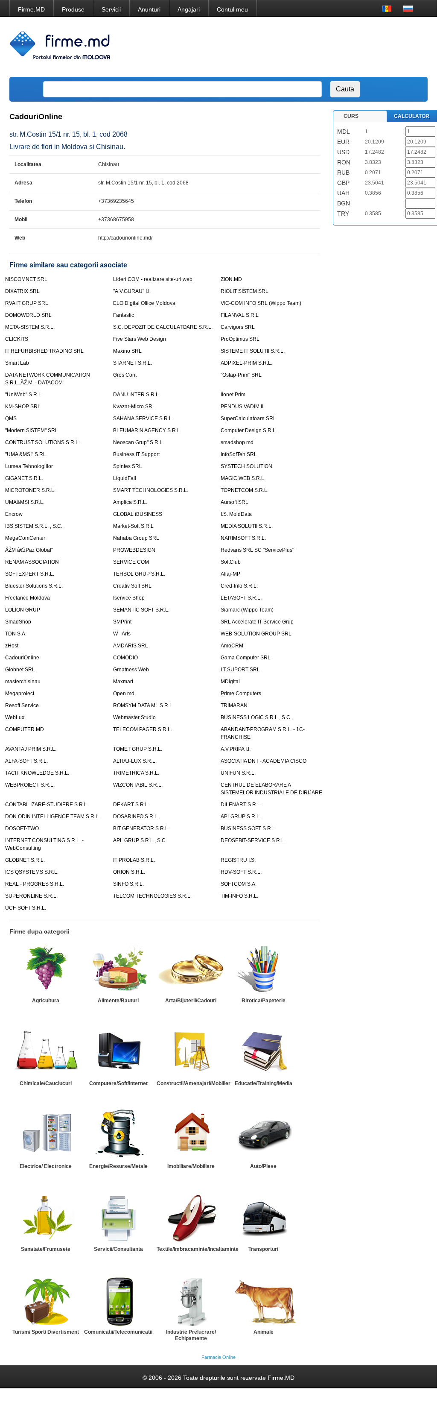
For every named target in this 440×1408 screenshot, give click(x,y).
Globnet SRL (20, 670)
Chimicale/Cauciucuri (46, 1083)
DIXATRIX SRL (22, 291)
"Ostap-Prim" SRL (241, 375)
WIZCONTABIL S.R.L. (138, 785)
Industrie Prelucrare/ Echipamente (191, 1335)
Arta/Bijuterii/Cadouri (190, 1001)
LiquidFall (124, 478)
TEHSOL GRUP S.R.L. (139, 574)
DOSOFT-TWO (22, 828)
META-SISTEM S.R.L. (30, 327)
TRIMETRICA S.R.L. (136, 773)
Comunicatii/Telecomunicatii (118, 1332)
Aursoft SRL (234, 502)
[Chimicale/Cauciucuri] (46, 1052)
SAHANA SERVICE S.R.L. (143, 419)
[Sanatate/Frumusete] (46, 1218)
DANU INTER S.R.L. (136, 395)
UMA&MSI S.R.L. (24, 502)
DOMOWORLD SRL (28, 315)
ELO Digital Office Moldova (144, 303)
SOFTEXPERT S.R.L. (29, 574)
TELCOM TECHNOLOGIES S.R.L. (152, 896)
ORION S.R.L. (129, 872)
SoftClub (231, 562)
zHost (11, 646)
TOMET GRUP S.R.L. (137, 749)
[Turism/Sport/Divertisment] (46, 1300)
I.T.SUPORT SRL (240, 670)
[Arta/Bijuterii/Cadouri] (191, 969)
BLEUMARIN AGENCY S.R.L (146, 430)
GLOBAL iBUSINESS (137, 514)
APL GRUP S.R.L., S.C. (140, 840)
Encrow (14, 514)
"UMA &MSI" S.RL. (26, 454)
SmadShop (18, 622)
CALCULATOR (411, 116)
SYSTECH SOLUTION (246, 466)
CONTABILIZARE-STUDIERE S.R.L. (46, 805)
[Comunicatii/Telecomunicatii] (118, 1300)
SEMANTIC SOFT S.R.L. (141, 610)
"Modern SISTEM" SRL (31, 430)
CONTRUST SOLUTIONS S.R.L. (42, 442)
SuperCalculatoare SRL (248, 419)
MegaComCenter (25, 538)
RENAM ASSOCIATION (32, 562)
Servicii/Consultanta (118, 1249)
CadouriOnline (22, 658)
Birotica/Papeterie (264, 1001)
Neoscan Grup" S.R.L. (138, 442)
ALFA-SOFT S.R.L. (26, 761)
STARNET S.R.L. (132, 363)
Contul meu (232, 9)
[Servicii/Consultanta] (118, 1218)
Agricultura (45, 1001)
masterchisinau (23, 682)
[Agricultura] (46, 969)
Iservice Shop (129, 598)
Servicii (111, 9)
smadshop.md (237, 442)
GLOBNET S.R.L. (25, 860)
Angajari (189, 9)
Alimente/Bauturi (118, 1001)
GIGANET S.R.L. (24, 478)
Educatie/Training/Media (263, 1083)
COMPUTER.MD (24, 729)
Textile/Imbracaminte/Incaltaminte (198, 1249)
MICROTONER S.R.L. (30, 490)
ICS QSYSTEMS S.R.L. (31, 872)
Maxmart (123, 682)
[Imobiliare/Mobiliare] (191, 1135)
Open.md (123, 694)
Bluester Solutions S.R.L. (34, 586)
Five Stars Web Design (139, 339)
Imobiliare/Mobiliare (191, 1166)
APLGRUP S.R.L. (241, 817)
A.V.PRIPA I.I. (236, 749)
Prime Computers (241, 694)
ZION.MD (231, 279)
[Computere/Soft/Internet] (118, 1052)
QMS (11, 419)
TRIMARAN (234, 705)
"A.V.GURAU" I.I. (132, 291)
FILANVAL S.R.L (240, 315)
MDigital (230, 682)
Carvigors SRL (238, 327)
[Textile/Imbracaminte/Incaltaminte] (191, 1218)
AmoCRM (232, 646)
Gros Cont (125, 375)
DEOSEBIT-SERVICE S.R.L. (253, 840)
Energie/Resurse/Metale (118, 1166)
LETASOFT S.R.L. (241, 598)
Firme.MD (31, 9)
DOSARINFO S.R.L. (136, 817)
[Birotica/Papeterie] (263, 969)
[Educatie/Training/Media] (263, 1052)
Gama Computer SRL (246, 658)
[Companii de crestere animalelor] (263, 1300)
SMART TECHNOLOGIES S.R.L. (150, 490)
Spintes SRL (127, 466)
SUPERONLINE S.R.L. (31, 896)
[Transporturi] (263, 1218)
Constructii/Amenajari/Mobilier (193, 1083)
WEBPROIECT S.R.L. (30, 785)
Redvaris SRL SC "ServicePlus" (257, 550)
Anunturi (149, 9)
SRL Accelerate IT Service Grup (257, 622)
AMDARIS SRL (130, 646)
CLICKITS (16, 339)
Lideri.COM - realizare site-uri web (152, 279)
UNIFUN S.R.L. (238, 773)
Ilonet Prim (233, 395)
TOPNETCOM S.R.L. (244, 490)
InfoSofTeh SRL (239, 454)
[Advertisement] (268, 47)
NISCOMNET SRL (26, 279)
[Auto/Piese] (263, 1135)
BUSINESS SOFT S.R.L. (249, 828)
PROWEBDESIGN (134, 550)
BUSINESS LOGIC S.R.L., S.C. (256, 717)
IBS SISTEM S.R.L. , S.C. (33, 526)
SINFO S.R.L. (128, 884)
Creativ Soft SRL (132, 586)
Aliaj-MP (230, 574)
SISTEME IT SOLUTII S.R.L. (253, 351)
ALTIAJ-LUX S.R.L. (135, 761)
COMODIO (125, 658)
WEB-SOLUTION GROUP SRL (256, 634)
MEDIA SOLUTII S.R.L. (247, 526)
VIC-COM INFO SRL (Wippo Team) (261, 303)
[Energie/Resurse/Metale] (118, 1135)
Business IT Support (136, 454)
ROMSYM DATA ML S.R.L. (143, 705)
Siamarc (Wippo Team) (247, 610)
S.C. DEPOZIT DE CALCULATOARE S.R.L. (163, 327)
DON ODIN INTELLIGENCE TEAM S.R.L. (52, 817)
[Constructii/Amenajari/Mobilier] (191, 1052)
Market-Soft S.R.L (133, 526)
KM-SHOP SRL (23, 407)
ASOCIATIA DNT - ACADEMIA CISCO (263, 761)
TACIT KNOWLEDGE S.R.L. (37, 773)
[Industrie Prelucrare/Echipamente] (191, 1300)
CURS (351, 116)
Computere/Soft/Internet (118, 1083)
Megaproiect (19, 694)
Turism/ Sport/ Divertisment (45, 1332)
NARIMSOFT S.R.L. (243, 538)
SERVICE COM (131, 562)
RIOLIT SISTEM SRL (244, 291)
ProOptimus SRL (240, 339)
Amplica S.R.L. (130, 502)
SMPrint (122, 622)
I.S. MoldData (236, 514)
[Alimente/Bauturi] (118, 969)
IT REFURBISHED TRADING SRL (44, 351)
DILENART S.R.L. (241, 805)
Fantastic (123, 315)
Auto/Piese (263, 1166)
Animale (264, 1332)
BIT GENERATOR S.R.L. (141, 828)
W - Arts (122, 634)
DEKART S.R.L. (131, 805)
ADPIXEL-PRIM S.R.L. (246, 363)
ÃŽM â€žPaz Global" (29, 550)
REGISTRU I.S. (238, 860)
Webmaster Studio (134, 717)
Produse (73, 9)
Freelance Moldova (27, 598)
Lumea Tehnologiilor (29, 466)
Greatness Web (131, 670)
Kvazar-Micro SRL (134, 407)
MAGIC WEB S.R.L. (243, 478)
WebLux (14, 717)
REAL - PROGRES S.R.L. (34, 884)
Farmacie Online (218, 1357)
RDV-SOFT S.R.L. (241, 872)
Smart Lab (17, 363)
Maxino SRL (127, 351)
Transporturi (263, 1249)
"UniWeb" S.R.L (23, 395)
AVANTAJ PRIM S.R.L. (30, 749)
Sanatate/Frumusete (45, 1249)
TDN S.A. (15, 634)
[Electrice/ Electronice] (46, 1135)
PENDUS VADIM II (242, 407)
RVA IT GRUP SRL (26, 303)
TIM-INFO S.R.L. (239, 896)
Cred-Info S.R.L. (239, 586)
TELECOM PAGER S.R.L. (142, 729)
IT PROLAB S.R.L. (134, 860)
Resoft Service (22, 705)
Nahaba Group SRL (136, 538)
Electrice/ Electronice (46, 1166)
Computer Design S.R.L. (249, 430)
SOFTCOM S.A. (238, 884)
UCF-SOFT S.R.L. (25, 908)
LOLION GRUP (22, 610)
